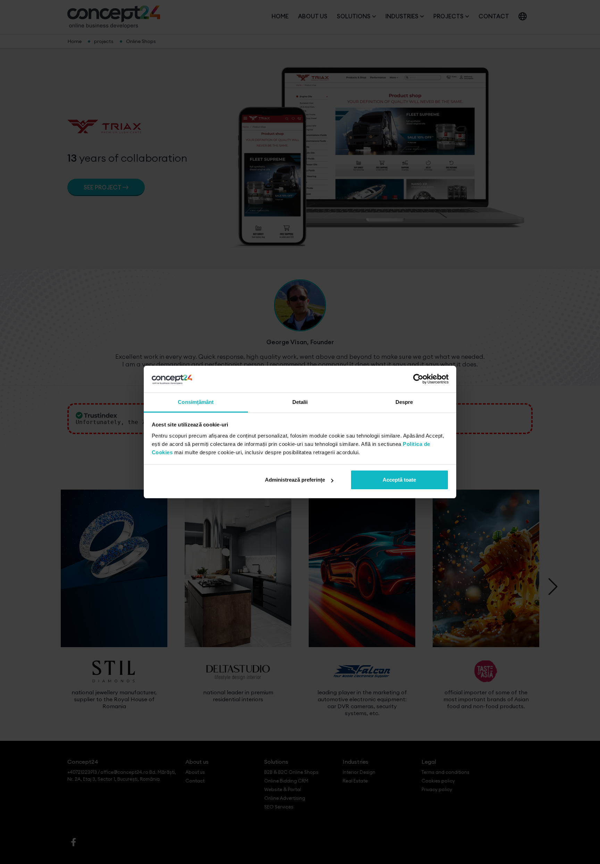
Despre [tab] (404, 402)
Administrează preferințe (295, 480)
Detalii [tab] (300, 402)
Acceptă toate (399, 480)
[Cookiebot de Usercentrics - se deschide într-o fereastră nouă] (418, 379)
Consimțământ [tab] (196, 402)
